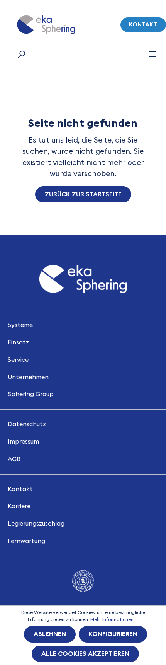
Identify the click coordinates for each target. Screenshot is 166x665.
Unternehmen (28, 377)
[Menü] (152, 54)
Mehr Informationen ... (114, 619)
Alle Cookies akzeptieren (85, 654)
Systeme (20, 325)
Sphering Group (31, 394)
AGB (14, 459)
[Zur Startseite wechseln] (46, 24)
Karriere (19, 506)
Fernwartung (26, 541)
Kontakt (143, 24)
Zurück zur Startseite (83, 194)
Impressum (23, 442)
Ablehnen (50, 634)
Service (18, 360)
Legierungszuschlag (36, 523)
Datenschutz (27, 424)
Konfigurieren (112, 634)
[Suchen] (21, 54)
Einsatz (18, 342)
